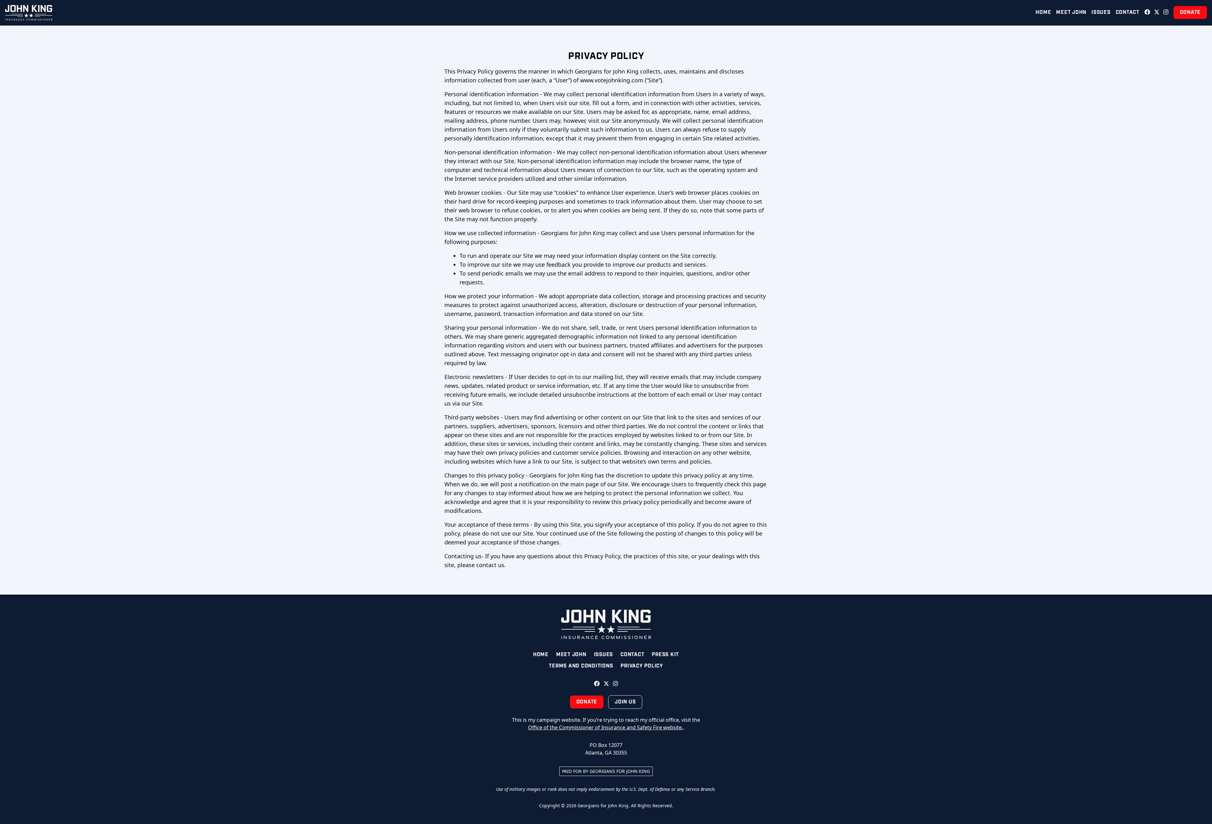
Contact (1127, 12)
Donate (1190, 12)
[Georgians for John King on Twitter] (1157, 12)
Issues (1101, 12)
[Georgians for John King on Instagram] (1165, 12)
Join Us (625, 702)
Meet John (1071, 12)
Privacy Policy (642, 666)
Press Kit (665, 654)
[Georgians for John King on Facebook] (1147, 12)
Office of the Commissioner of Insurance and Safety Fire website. (605, 727)
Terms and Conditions (581, 666)
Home (1043, 12)
